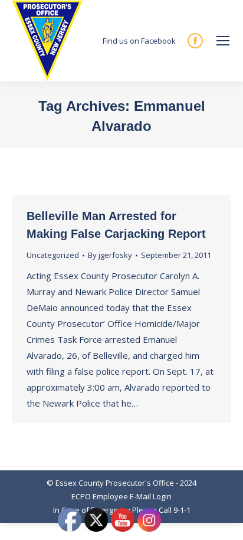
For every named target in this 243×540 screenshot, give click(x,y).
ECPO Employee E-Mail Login (121, 496)
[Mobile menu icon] (223, 40)
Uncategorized (53, 255)
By (110, 255)
